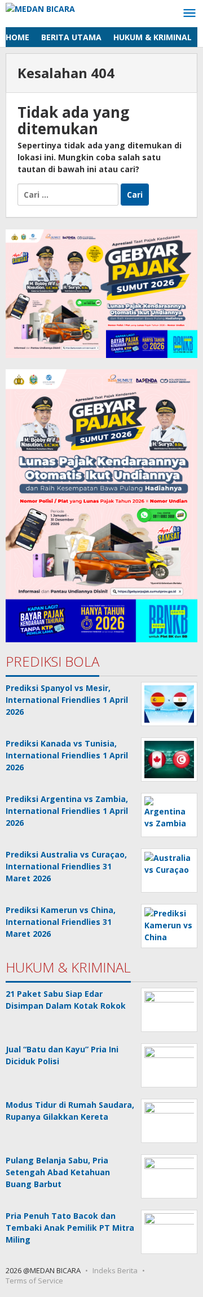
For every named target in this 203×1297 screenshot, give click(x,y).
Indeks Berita (115, 1270)
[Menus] (189, 13)
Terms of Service (34, 1280)
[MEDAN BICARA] (40, 7)
